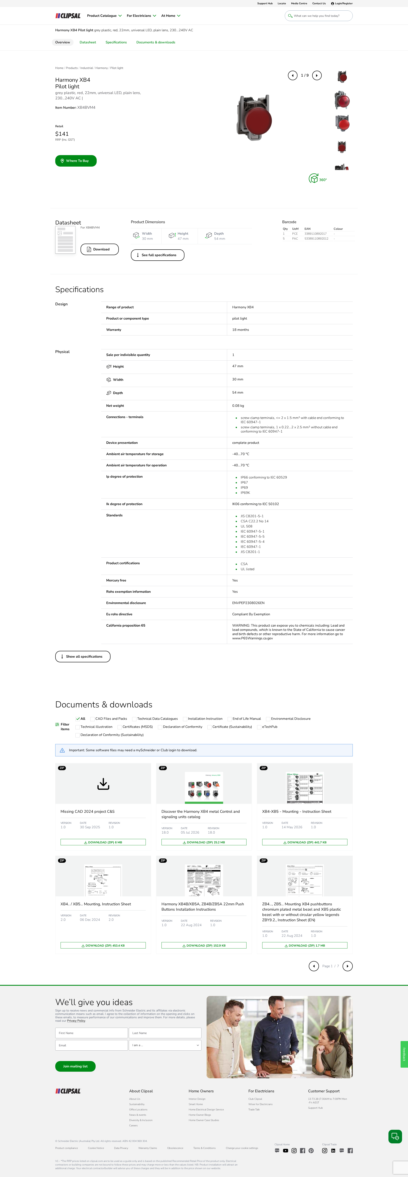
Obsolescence (175, 1148)
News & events (137, 1115)
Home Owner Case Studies (204, 1120)
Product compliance (66, 1148)
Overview (62, 42)
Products (72, 68)
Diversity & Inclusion (141, 1120)
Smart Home (196, 1104)
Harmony (101, 68)
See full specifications (159, 255)
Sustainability (136, 1104)
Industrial (86, 68)
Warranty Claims (147, 1148)
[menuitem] (104, 15)
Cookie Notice (96, 1148)
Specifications (116, 42)
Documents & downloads (155, 42)
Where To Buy (77, 161)
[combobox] (165, 1045)
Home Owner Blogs (200, 1115)
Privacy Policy (76, 1021)
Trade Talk (254, 1109)
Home (59, 68)
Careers (133, 1125)
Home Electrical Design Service (206, 1109)
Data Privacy (121, 1148)
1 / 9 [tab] (305, 75)
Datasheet (88, 42)
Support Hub (315, 1108)
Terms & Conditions (204, 1148)
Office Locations (138, 1109)
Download (101, 249)
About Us (134, 1099)
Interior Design (197, 1099)
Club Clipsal (255, 1099)
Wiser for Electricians (260, 1104)
